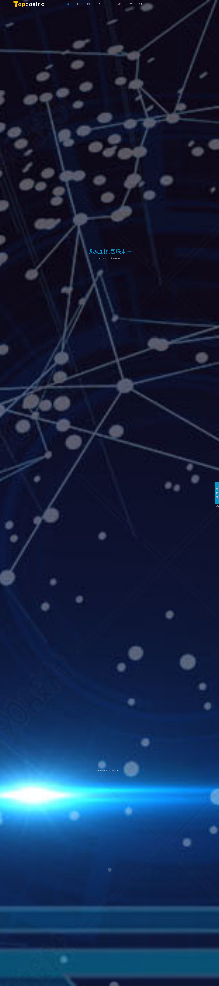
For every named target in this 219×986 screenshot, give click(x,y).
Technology (84, 255)
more (122, 769)
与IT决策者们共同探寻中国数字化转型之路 (107, 770)
